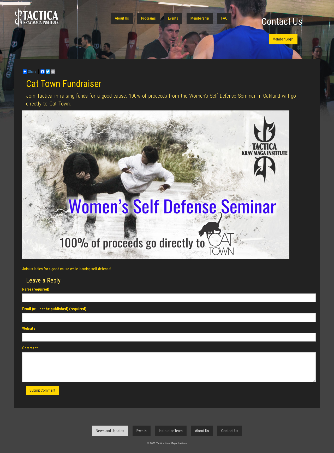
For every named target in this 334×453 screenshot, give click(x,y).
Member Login (283, 39)
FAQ (224, 18)
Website (28, 328)
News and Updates (110, 430)
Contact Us (281, 21)
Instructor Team (171, 430)
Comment (30, 348)
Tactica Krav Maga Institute (36, 17)
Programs (148, 18)
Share (32, 71)
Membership (199, 18)
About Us (122, 18)
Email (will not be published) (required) (54, 309)
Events (173, 18)
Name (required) (35, 289)
